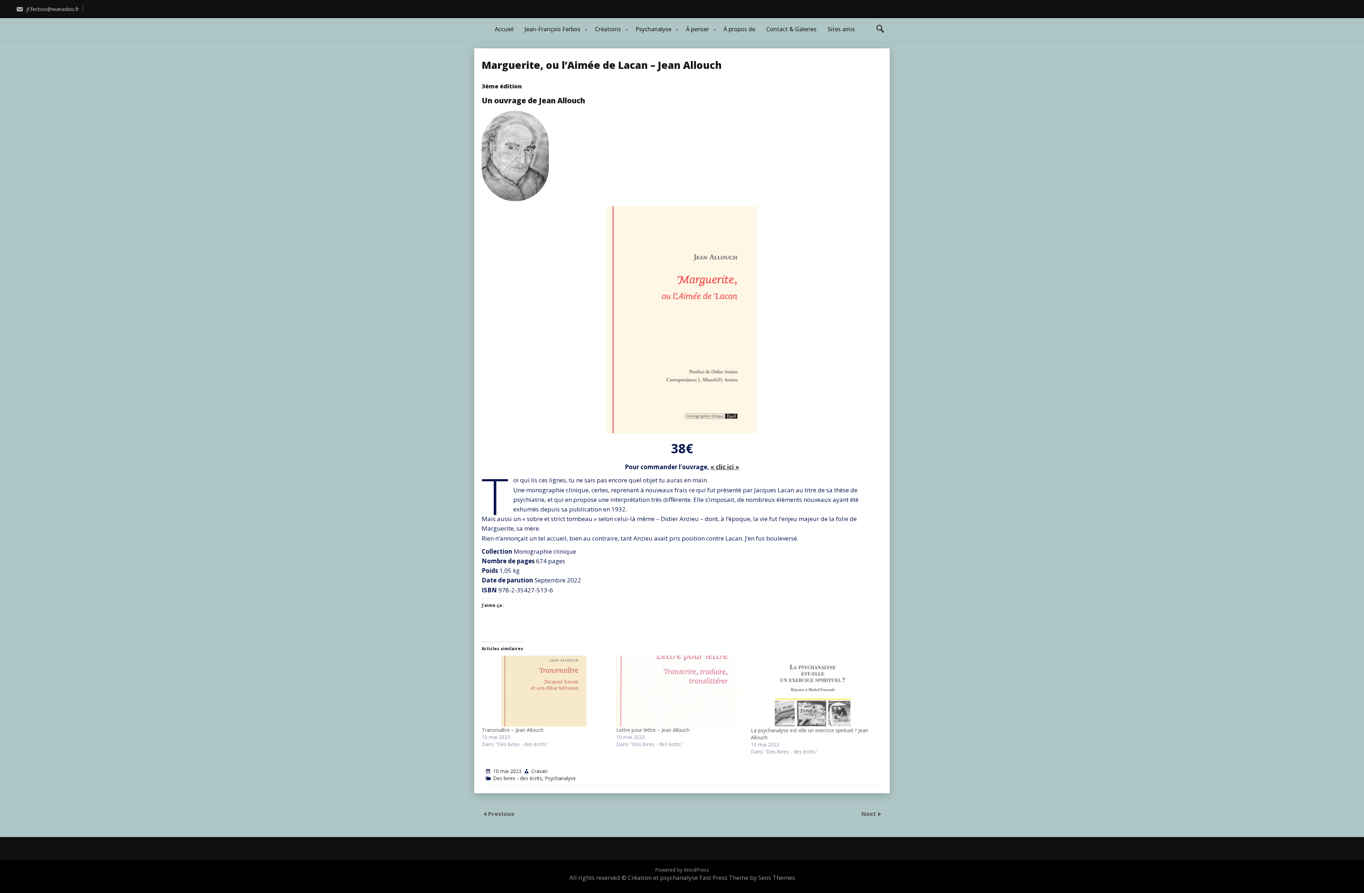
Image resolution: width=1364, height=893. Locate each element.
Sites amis (841, 29)
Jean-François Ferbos (552, 29)
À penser (697, 29)
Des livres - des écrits (517, 778)
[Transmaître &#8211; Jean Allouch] (545, 691)
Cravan (539, 771)
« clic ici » (724, 467)
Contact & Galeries (791, 29)
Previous (501, 813)
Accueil (504, 29)
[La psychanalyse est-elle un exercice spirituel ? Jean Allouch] (814, 691)
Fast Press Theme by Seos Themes (747, 877)
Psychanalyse (653, 29)
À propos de (739, 29)
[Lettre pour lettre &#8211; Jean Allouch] (680, 691)
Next (869, 813)
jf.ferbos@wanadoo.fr (52, 8)
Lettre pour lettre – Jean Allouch (652, 730)
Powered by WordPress (682, 869)
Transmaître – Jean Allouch (512, 730)
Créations (608, 29)
